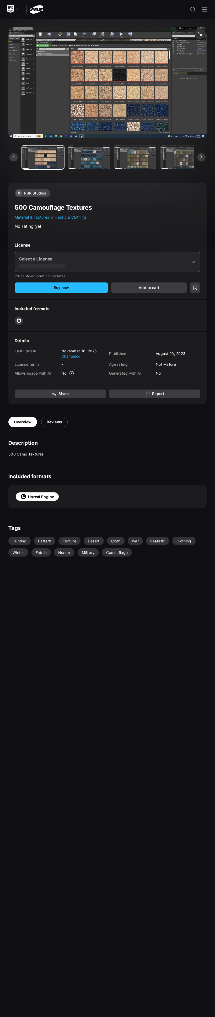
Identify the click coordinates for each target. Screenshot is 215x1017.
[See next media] (201, 157)
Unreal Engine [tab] (41, 496)
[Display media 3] (181, 157)
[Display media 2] (135, 157)
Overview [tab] (22, 422)
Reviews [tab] (54, 422)
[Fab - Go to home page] (36, 9)
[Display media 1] (89, 157)
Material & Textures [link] (32, 217)
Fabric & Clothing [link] (70, 217)
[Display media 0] (43, 157)
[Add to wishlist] (195, 287)
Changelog (71, 356)
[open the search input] (193, 9)
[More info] (72, 373)
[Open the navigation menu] (204, 9)
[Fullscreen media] (200, 34)
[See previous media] (13, 157)
